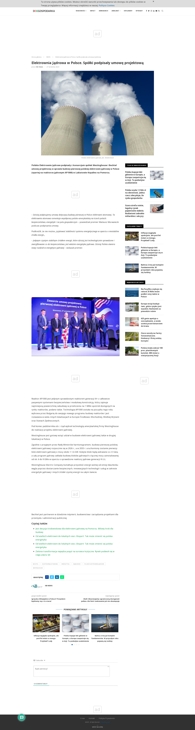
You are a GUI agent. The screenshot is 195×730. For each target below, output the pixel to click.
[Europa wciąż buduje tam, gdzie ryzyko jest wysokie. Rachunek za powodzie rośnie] (132, 306)
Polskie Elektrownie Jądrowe (94, 564)
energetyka (65, 564)
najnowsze (76, 564)
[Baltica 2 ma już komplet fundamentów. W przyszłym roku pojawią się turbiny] (104, 623)
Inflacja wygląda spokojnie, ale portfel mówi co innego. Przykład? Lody (46, 638)
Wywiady (139, 11)
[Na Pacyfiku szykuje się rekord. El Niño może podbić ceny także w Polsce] (132, 292)
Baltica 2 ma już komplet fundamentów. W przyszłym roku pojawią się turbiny (104, 638)
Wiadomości (80, 11)
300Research (103, 11)
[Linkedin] (153, 10)
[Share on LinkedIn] (57, 577)
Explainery (128, 11)
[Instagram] (151, 10)
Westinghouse (38, 568)
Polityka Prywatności (107, 718)
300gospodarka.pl (105, 722)
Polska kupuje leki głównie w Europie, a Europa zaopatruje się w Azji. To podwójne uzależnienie (75, 638)
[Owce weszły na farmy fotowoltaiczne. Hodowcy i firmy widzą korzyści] (132, 336)
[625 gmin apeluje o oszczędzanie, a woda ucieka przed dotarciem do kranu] (132, 321)
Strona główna (36, 57)
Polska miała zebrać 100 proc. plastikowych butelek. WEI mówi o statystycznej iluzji (152, 352)
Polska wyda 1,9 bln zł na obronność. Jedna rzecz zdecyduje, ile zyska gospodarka (135, 194)
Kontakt (92, 718)
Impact (92, 11)
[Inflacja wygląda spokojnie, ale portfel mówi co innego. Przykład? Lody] (46, 623)
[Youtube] (156, 10)
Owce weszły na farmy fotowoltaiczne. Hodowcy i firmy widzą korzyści (151, 337)
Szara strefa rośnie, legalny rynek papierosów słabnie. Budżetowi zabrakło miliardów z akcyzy (134, 210)
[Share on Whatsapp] (62, 577)
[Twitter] (149, 10)
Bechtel (35, 564)
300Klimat (115, 11)
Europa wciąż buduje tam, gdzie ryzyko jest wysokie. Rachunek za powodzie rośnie (151, 307)
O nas (82, 718)
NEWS (48, 57)
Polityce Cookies (107, 5)
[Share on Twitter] (52, 577)
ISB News (39, 67)
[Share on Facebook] (47, 577)
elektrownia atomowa (50, 564)
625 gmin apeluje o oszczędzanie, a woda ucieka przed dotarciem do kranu (151, 322)
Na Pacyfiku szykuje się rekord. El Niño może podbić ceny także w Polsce (151, 293)
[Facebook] (146, 10)
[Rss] (159, 10)
